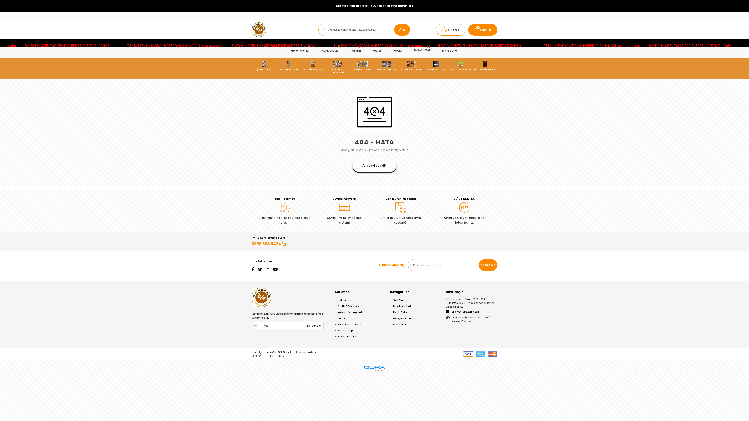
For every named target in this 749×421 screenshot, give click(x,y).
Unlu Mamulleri (402, 306)
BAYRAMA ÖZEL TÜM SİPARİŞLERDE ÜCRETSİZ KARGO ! (221, 46)
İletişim (342, 318)
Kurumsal (342, 292)
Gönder (490, 265)
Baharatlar (399, 324)
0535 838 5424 (267, 243)
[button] (450, 30)
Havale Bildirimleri (348, 336)
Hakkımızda (345, 300)
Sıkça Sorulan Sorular (351, 324)
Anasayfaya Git (374, 165)
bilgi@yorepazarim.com (466, 311)
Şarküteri (398, 300)
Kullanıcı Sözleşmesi (350, 312)
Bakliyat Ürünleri (403, 318)
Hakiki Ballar (400, 312)
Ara (402, 30)
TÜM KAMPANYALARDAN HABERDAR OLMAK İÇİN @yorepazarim (122, 46)
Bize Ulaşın (455, 292)
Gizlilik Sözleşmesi (348, 306)
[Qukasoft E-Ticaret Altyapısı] (374, 368)
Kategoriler (399, 292)
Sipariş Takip (345, 330)
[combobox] (256, 325)
